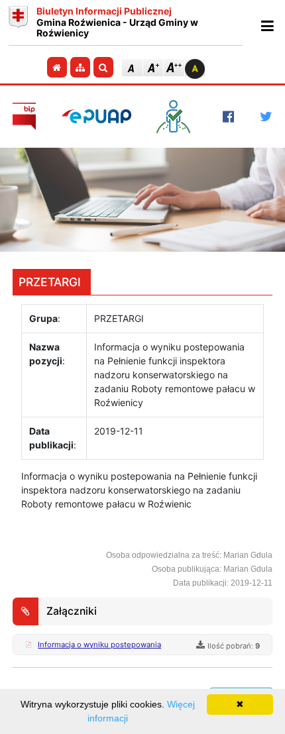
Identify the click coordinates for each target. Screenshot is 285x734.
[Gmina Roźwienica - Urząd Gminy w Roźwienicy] (18, 22)
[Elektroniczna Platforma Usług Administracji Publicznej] (96, 116)
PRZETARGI (50, 282)
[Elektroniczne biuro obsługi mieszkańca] (176, 116)
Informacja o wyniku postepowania (99, 644)
